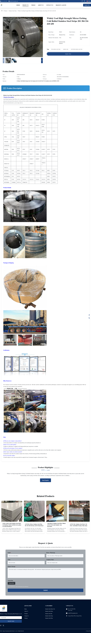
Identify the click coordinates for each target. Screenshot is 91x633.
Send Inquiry (45, 480)
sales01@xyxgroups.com (14, 1)
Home (18, 5)
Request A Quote (61, 5)
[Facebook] (82, 1)
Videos (33, 5)
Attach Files (10, 580)
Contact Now (12, 531)
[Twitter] (84, 1)
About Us (41, 5)
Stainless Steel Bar (48, 613)
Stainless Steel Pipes (49, 611)
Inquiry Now (87, 5)
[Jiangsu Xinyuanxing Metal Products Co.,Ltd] (1, 5)
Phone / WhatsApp (50, 552)
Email (9, 552)
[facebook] (1, 625)
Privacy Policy (88, 630)
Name (9, 559)
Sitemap (26, 618)
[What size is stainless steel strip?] (23, 37)
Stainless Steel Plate (49, 618)
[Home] (1, 11)
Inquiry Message (12, 566)
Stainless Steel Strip (12, 10)
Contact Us (49, 5)
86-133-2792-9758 (71, 609)
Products (26, 5)
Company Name (50, 559)
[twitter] (3, 625)
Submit (46, 590)
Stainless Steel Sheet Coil (50, 609)
